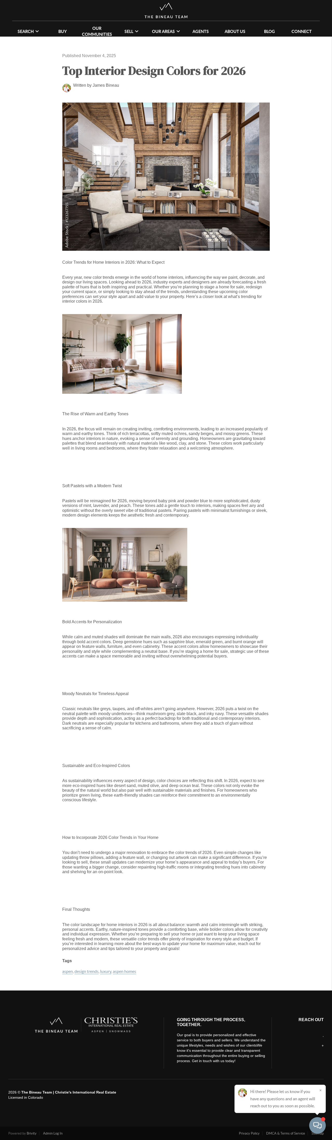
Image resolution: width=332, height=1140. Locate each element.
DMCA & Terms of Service (285, 1133)
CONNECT (302, 31)
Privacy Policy (249, 1133)
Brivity (32, 1133)
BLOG (269, 31)
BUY (62, 31)
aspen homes (124, 971)
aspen (67, 971)
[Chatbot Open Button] (317, 1125)
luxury (105, 971)
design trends (86, 971)
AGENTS (200, 31)
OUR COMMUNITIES (97, 31)
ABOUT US (235, 31)
